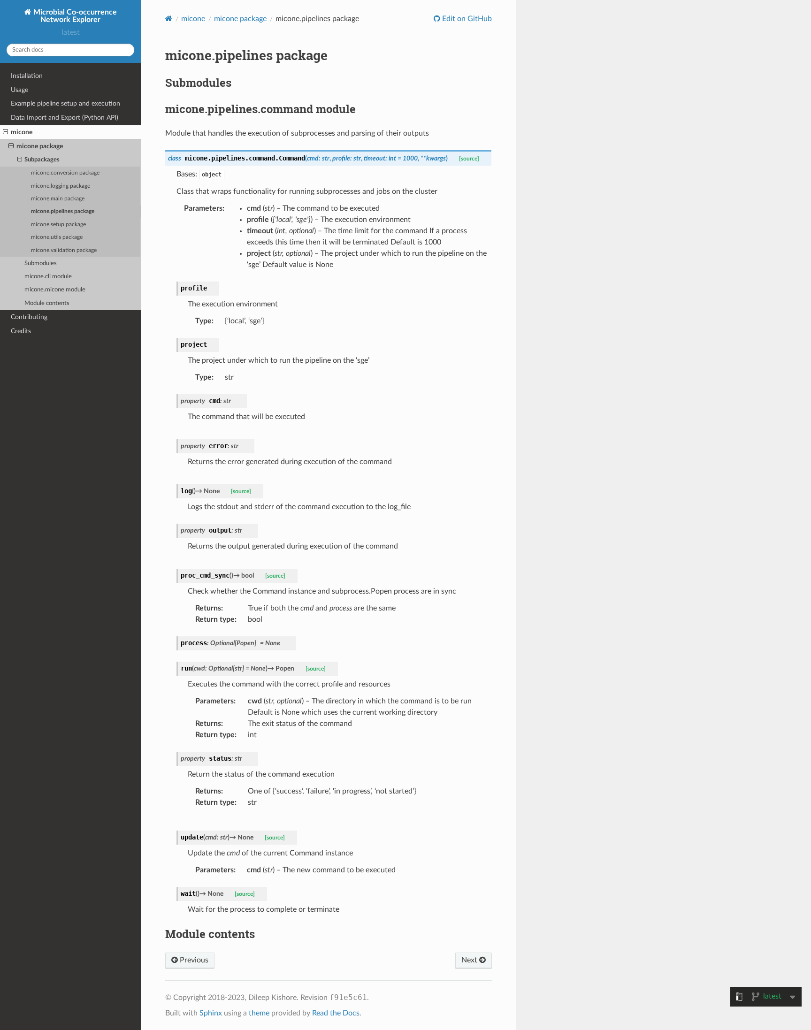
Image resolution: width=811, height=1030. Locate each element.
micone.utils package (57, 237)
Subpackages (42, 160)
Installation (27, 75)
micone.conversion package (65, 172)
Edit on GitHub (466, 19)
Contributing (29, 316)
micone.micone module (54, 290)
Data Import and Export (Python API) (64, 117)
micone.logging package (60, 186)
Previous (193, 960)
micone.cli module (48, 277)
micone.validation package (64, 250)
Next (470, 960)
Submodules (40, 263)
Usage (19, 89)
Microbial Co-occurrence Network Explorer (74, 15)
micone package (39, 146)
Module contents (46, 303)
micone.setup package (58, 224)
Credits (21, 331)
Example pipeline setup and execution (65, 103)
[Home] (168, 19)
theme (259, 1013)
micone (21, 132)
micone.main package (57, 198)
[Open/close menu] (5, 132)
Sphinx (210, 1013)
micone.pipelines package (62, 211)
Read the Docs (336, 1013)
